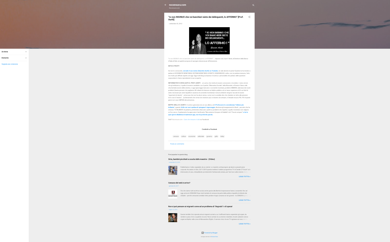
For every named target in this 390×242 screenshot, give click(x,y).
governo (209, 136)
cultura (183, 136)
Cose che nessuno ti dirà (192, 119)
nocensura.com (177, 4)
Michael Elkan (214, 236)
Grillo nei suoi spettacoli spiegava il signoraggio (198, 107)
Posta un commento (177, 144)
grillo (216, 136)
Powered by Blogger (211, 233)
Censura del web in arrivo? (179, 183)
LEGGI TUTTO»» (245, 176)
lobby (222, 136)
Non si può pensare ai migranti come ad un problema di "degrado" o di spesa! (200, 206)
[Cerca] (253, 5)
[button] (249, 17)
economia (191, 136)
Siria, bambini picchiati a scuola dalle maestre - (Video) (191, 159)
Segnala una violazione (10, 64)
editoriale (201, 136)
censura (176, 136)
